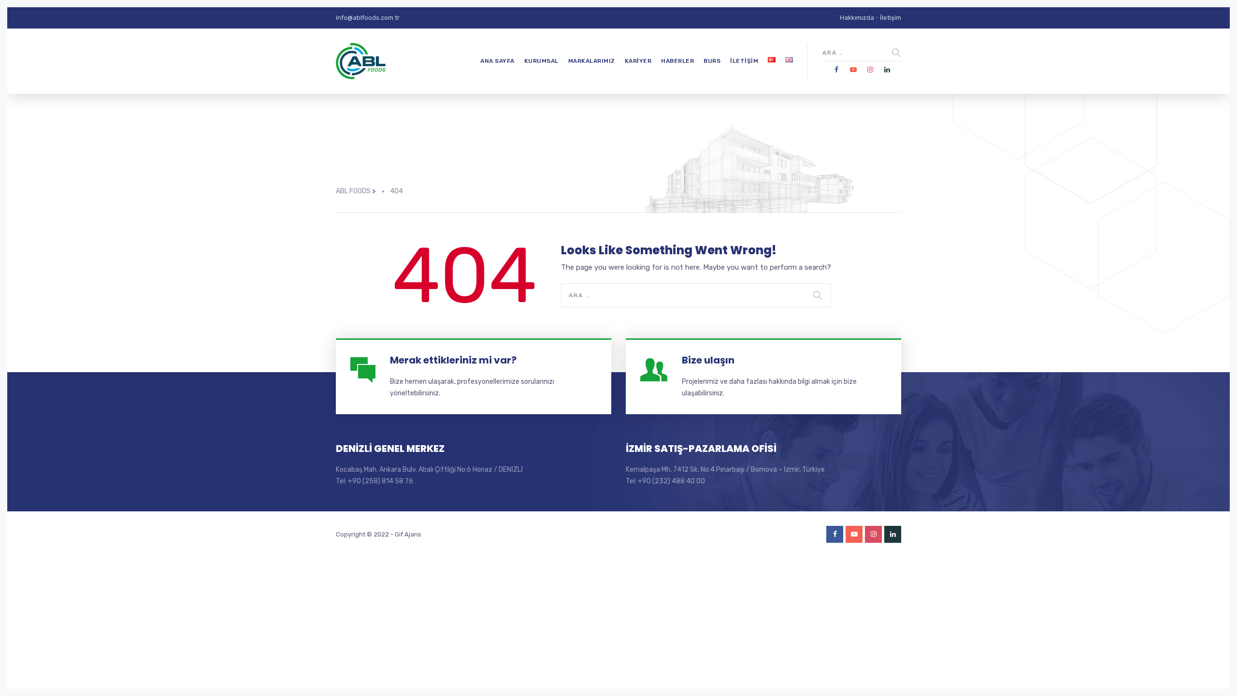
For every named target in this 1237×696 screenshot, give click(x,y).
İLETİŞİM (744, 61)
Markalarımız (591, 61)
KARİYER (638, 61)
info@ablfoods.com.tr (368, 17)
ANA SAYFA (497, 61)
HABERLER (677, 61)
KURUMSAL (541, 61)
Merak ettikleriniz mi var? (453, 360)
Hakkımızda (857, 17)
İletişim (890, 17)
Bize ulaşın (708, 360)
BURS (712, 61)
